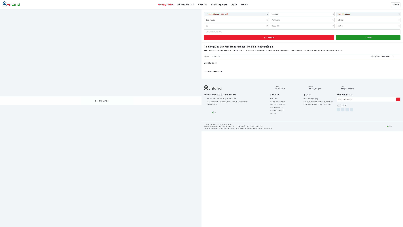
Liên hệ (273, 113)
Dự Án (234, 5)
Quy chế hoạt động (311, 99)
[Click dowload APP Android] (214, 109)
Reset (369, 38)
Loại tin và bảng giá (277, 105)
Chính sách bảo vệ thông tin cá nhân (317, 105)
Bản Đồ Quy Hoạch (219, 5)
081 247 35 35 (280, 89)
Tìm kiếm (270, 38)
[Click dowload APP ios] (214, 112)
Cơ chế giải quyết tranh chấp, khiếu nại (318, 102)
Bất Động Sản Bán (165, 5)
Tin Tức (244, 5)
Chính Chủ (202, 5)
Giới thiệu (273, 99)
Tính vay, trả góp (314, 89)
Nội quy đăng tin (276, 107)
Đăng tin (396, 5)
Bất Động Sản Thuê (186, 5)
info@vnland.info (347, 89)
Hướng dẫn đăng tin (277, 102)
